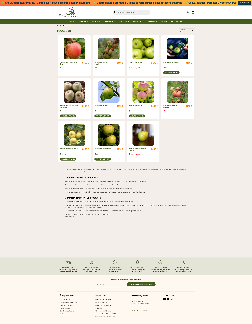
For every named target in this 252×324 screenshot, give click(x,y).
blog (171, 21)
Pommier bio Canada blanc (171, 62)
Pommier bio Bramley (135, 62)
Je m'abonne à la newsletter (141, 284)
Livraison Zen (98, 308)
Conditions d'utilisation (67, 311)
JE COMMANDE (244, 3)
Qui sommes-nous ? (66, 299)
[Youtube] (168, 299)
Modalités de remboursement (103, 305)
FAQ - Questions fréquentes (103, 311)
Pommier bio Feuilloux (135, 105)
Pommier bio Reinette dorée (102, 148)
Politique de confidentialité (68, 305)
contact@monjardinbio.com (140, 303)
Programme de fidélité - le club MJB (105, 314)
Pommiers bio (67, 26)
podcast (179, 21)
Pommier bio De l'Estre (101, 105)
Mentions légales (65, 308)
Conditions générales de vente (69, 302)
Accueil (59, 26)
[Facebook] (164, 299)
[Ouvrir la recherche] (115, 12)
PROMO (164, 21)
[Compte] (188, 12)
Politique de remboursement (68, 314)
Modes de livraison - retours (102, 299)
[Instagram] (171, 299)
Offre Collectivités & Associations (104, 317)
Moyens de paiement (100, 302)
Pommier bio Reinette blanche (69, 148)
